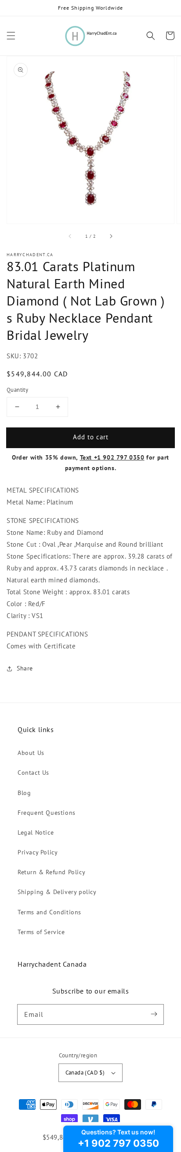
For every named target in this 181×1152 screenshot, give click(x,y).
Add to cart (91, 437)
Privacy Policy (38, 852)
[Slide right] (110, 236)
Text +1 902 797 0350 (112, 457)
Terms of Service (41, 932)
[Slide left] (70, 236)
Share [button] (25, 668)
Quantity (17, 390)
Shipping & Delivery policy (57, 892)
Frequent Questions (47, 813)
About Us (31, 753)
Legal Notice (36, 832)
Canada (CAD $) (85, 1072)
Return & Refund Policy (51, 872)
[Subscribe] (153, 1014)
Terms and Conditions (49, 912)
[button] (11, 35)
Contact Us (33, 773)
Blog (24, 793)
